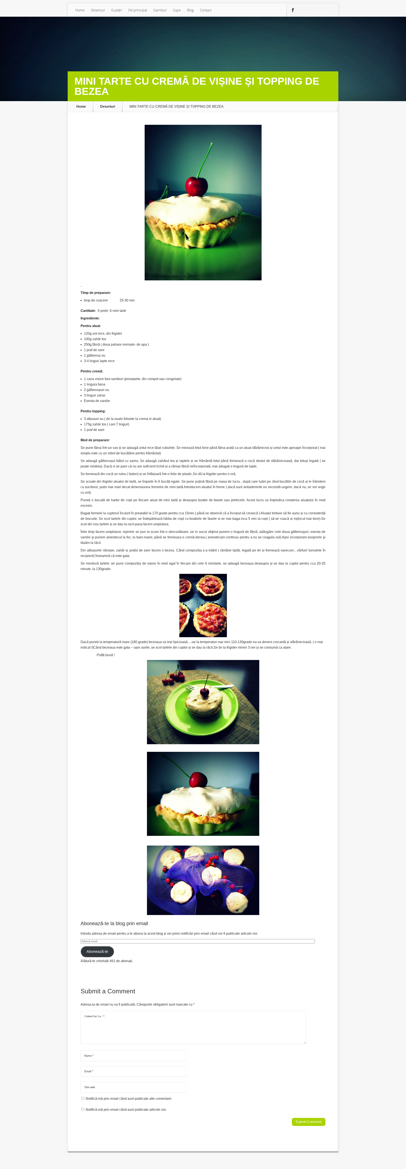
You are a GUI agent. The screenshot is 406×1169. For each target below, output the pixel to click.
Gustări (116, 10)
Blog (190, 10)
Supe (177, 10)
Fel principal (137, 10)
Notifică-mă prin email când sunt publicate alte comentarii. (129, 1098)
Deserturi (98, 10)
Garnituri (160, 10)
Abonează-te (97, 951)
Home (80, 10)
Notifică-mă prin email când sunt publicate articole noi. (126, 1109)
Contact (205, 10)
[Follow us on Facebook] (293, 10)
